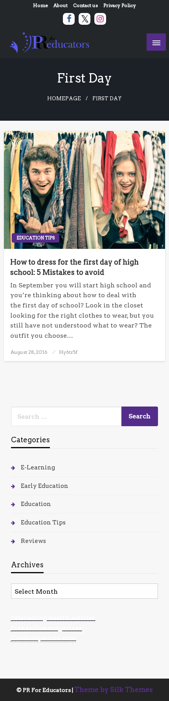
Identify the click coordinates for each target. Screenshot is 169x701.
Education (36, 504)
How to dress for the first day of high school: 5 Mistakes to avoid (74, 267)
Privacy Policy (119, 5)
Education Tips (36, 238)
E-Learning (38, 467)
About (60, 5)
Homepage (64, 98)
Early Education (44, 485)
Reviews (33, 541)
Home (40, 5)
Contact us (85, 5)
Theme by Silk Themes (113, 690)
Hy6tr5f (68, 352)
